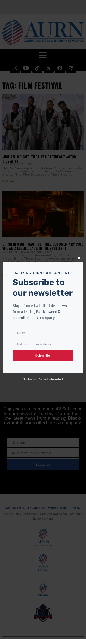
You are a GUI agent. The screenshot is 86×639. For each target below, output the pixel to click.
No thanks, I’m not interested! (43, 379)
